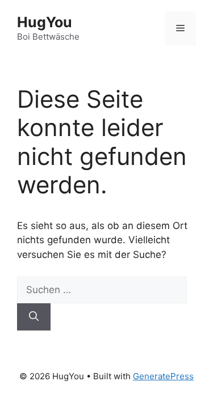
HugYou (44, 22)
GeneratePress (163, 376)
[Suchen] (34, 317)
